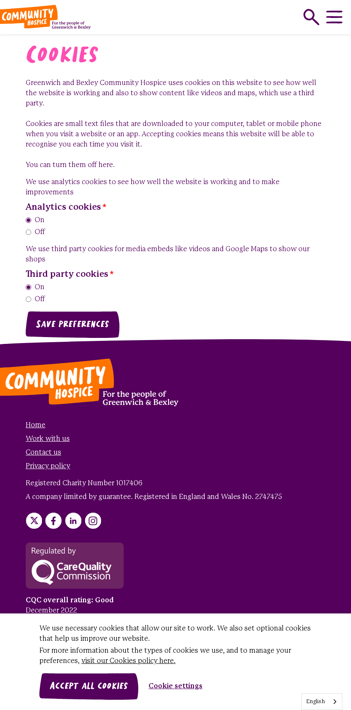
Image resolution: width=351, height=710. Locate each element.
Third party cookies (67, 274)
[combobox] (321, 701)
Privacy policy (48, 466)
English (315, 701)
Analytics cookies (63, 207)
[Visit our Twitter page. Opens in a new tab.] (34, 521)
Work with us (48, 439)
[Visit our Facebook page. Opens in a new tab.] (53, 521)
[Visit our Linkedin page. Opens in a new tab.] (73, 521)
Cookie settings (175, 686)
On (40, 220)
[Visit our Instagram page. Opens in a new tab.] (93, 521)
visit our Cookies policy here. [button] (128, 661)
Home (35, 425)
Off (40, 232)
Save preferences (72, 324)
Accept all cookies (89, 686)
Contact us (43, 452)
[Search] (311, 17)
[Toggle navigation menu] (334, 17)
